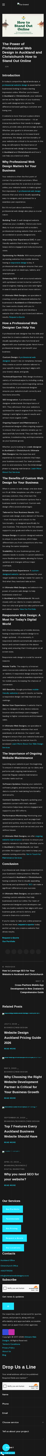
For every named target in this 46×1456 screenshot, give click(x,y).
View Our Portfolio (28, 609)
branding (9, 1121)
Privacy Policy (8, 1348)
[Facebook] (5, 1332)
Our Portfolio (8, 941)
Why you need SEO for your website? (21, 1176)
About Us (6, 1351)
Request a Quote (17, 317)
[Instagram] (11, 1332)
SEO (30, 884)
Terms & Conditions (11, 1344)
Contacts (8, 1253)
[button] (43, 4)
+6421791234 (6, 1270)
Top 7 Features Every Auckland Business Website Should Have (20, 1131)
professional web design (30, 191)
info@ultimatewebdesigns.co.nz (14, 1275)
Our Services (11, 1201)
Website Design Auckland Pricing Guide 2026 (22, 1038)
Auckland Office (7, 1260)
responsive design (18, 262)
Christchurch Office (9, 1266)
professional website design (14, 85)
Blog (4, 1355)
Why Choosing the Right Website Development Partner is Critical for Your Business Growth (23, 1084)
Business (9, 1027)
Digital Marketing (14, 1169)
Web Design (21, 1027)
